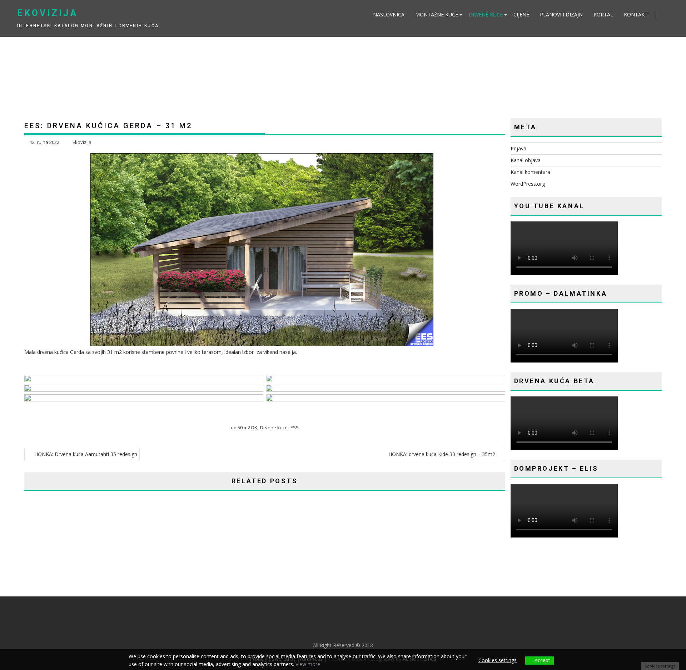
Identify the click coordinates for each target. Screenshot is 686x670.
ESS (294, 427)
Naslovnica (388, 14)
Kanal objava (526, 160)
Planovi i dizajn (561, 14)
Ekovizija (47, 13)
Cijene (521, 14)
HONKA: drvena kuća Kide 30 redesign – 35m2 (441, 454)
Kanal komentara (530, 172)
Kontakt (636, 14)
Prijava (518, 148)
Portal (603, 14)
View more (307, 664)
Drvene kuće (486, 14)
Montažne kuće (436, 14)
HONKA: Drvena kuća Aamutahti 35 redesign (85, 454)
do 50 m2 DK (244, 427)
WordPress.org (528, 183)
